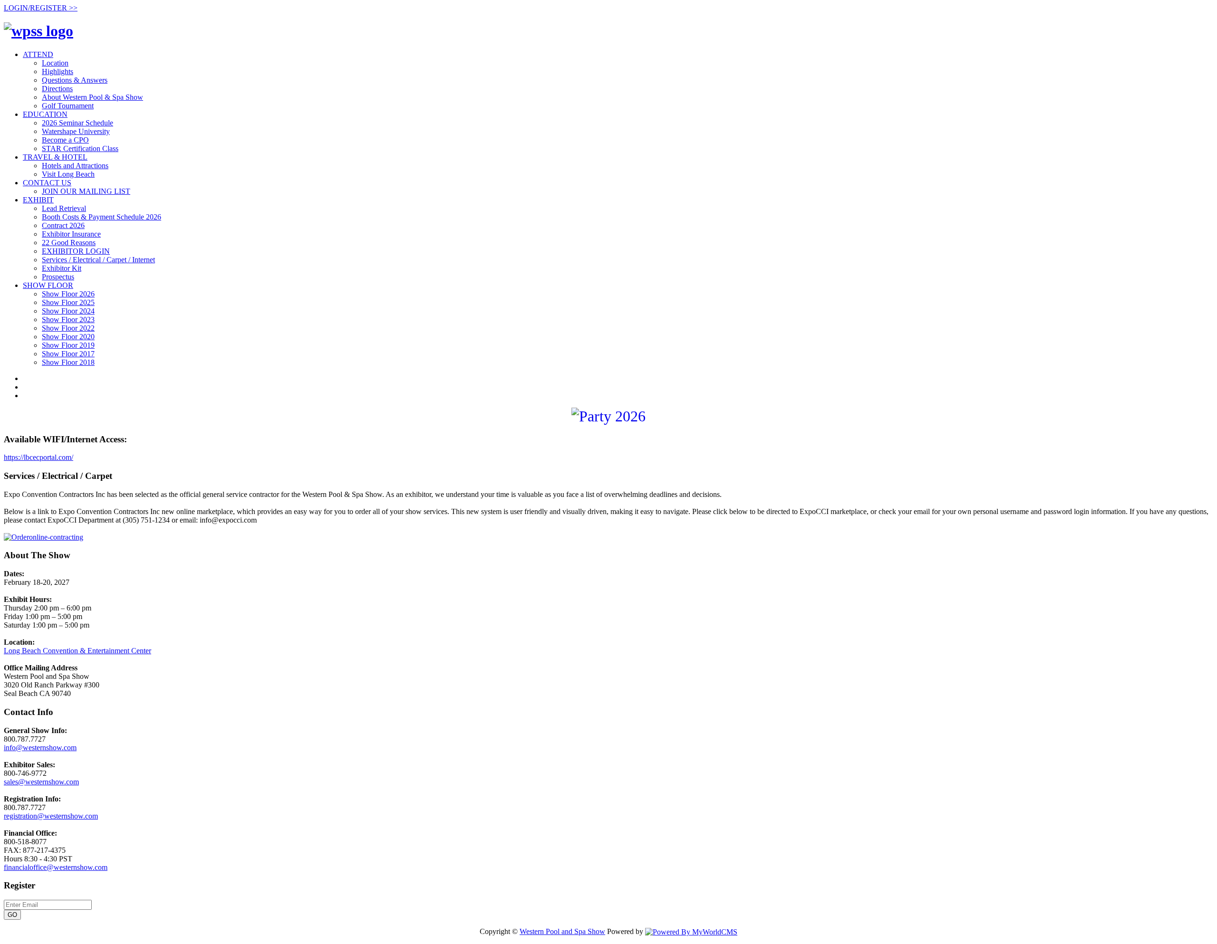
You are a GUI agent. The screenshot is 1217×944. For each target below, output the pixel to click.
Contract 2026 (63, 225)
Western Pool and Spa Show (562, 931)
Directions (57, 89)
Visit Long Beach (68, 174)
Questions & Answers (74, 80)
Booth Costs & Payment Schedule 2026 (101, 217)
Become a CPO (65, 140)
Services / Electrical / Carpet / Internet (98, 260)
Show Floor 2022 (68, 328)
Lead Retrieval (64, 208)
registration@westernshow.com (51, 816)
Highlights (57, 71)
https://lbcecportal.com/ (38, 457)
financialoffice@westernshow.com (55, 867)
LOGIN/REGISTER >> (40, 8)
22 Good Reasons (69, 242)
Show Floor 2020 (68, 337)
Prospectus (58, 277)
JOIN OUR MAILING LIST (86, 191)
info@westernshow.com (40, 748)
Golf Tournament (68, 106)
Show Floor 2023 (68, 319)
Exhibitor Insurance (71, 234)
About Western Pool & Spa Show (92, 97)
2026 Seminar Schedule (77, 123)
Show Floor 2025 (68, 302)
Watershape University (76, 131)
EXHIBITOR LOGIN (76, 251)
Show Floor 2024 (68, 311)
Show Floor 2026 (68, 294)
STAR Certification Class (80, 148)
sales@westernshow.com (41, 782)
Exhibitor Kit (61, 268)
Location (55, 63)
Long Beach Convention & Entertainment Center (77, 651)
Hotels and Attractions (75, 166)
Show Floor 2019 (68, 345)
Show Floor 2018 (68, 362)
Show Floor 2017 (68, 354)
